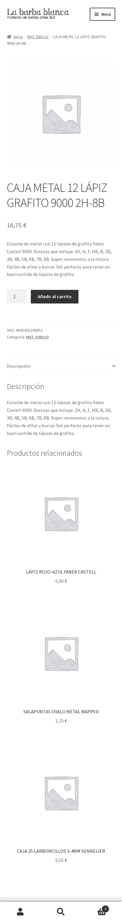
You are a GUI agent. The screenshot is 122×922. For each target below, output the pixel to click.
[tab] (61, 366)
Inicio (18, 36)
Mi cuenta (20, 912)
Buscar (61, 912)
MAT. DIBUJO (38, 36)
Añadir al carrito (55, 296)
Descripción (18, 366)
